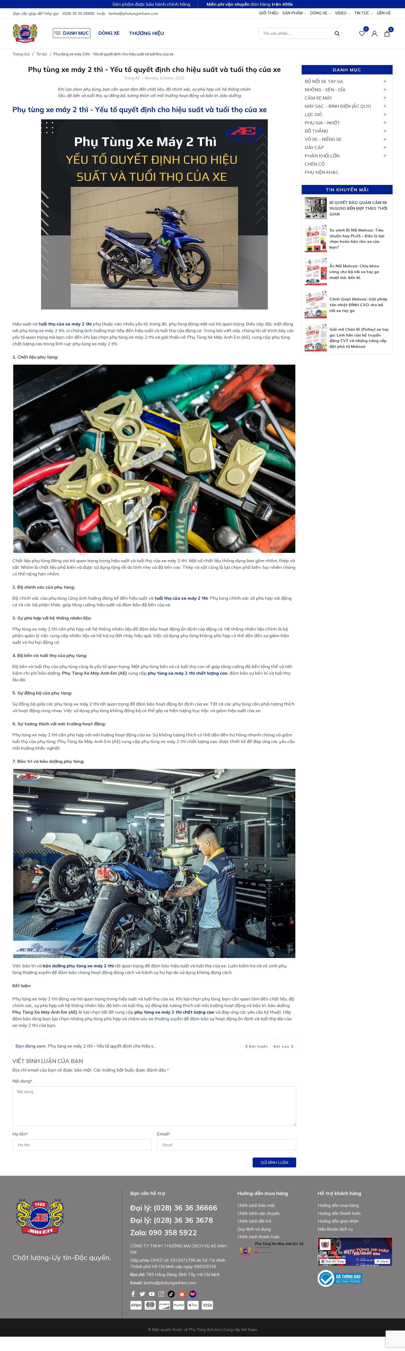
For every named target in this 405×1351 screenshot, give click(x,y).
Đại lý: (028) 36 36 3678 (171, 1220)
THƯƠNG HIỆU (146, 33)
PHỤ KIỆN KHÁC (322, 172)
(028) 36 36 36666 (78, 13)
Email (163, 1134)
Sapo (252, 1329)
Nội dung (22, 1081)
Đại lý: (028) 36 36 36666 (173, 1207)
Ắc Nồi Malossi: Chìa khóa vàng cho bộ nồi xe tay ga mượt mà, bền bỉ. (354, 271)
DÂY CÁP (314, 147)
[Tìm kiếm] (337, 33)
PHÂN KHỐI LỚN (322, 155)
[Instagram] (161, 1293)
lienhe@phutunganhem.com (133, 13)
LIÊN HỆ (384, 12)
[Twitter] (143, 1293)
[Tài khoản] (374, 33)
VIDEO (341, 12)
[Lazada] (192, 1293)
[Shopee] (183, 1293)
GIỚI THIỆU (269, 12)
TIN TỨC (362, 12)
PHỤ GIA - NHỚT (322, 122)
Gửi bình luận (274, 1162)
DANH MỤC (76, 33)
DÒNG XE (319, 12)
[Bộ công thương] (340, 1278)
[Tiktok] (172, 1293)
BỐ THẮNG (316, 131)
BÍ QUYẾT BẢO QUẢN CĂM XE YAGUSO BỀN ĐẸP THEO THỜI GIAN (358, 208)
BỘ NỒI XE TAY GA (324, 81)
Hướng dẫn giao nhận (338, 1221)
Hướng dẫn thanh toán (339, 1213)
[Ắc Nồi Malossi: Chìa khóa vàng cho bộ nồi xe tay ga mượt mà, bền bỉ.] (316, 271)
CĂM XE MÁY (318, 98)
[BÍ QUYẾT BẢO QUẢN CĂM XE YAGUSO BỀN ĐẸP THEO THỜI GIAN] (316, 208)
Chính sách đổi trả (254, 1221)
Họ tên (20, 1134)
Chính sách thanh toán (258, 1236)
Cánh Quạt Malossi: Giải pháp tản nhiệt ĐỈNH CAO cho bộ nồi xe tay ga (358, 305)
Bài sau (282, 1046)
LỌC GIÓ (313, 114)
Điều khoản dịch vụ (335, 1229)
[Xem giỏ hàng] (387, 33)
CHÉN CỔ (315, 164)
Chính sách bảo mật (256, 1205)
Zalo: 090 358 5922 (163, 1232)
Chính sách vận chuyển (258, 1213)
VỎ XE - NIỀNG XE (323, 139)
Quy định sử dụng (254, 1229)
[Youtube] (152, 1293)
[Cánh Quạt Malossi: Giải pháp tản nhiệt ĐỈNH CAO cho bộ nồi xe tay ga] (316, 304)
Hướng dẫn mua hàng (338, 1205)
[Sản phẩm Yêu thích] (362, 33)
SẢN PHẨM (293, 12)
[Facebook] (133, 1293)
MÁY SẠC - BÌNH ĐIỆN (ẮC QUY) (338, 106)
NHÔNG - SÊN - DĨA (325, 89)
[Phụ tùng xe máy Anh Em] (25, 33)
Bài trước (259, 1046)
